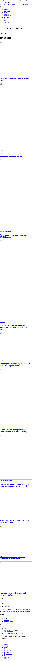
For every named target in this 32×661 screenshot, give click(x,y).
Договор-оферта (8, 631)
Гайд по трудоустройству (11, 630)
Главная (6, 644)
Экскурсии (7, 646)
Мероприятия (4, 231)
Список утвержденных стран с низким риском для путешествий (15, 365)
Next (5, 603)
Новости (2, 75)
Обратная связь (8, 621)
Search (7, 3)
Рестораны (8, 480)
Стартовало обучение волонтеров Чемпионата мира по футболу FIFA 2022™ (14, 327)
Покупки (6, 657)
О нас (5, 618)
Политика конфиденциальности (13, 633)
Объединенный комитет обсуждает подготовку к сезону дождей (13, 155)
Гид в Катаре (7, 650)
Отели (5, 655)
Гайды (5, 628)
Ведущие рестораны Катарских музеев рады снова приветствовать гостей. (15, 485)
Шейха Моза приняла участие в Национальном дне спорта (12, 558)
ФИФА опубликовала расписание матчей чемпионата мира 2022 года (13, 431)
